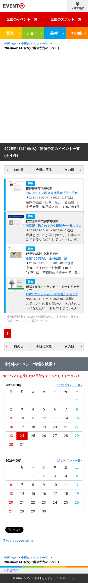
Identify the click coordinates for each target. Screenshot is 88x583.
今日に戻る (44, 170)
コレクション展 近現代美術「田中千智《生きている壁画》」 (52, 193)
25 (33, 436)
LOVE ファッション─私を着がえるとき (52, 294)
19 (44, 427)
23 (11, 436)
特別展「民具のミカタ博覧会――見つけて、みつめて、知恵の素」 (52, 226)
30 (11, 445)
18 (33, 427)
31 (22, 445)
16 (11, 427)
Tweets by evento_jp (18, 541)
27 (55, 436)
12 (44, 418)
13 (55, 418)
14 (66, 418)
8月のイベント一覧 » (69, 385)
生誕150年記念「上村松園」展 (46, 258)
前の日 (18, 170)
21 (66, 427)
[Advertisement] (44, 96)
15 (77, 418)
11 (33, 418)
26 (44, 436)
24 (22, 436)
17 (22, 427)
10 (22, 418)
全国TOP (10, 43)
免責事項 (12, 570)
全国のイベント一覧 (22, 19)
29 (77, 436)
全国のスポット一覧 (66, 19)
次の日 (69, 170)
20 (55, 427)
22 (77, 427)
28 (66, 436)
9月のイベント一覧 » (69, 460)
